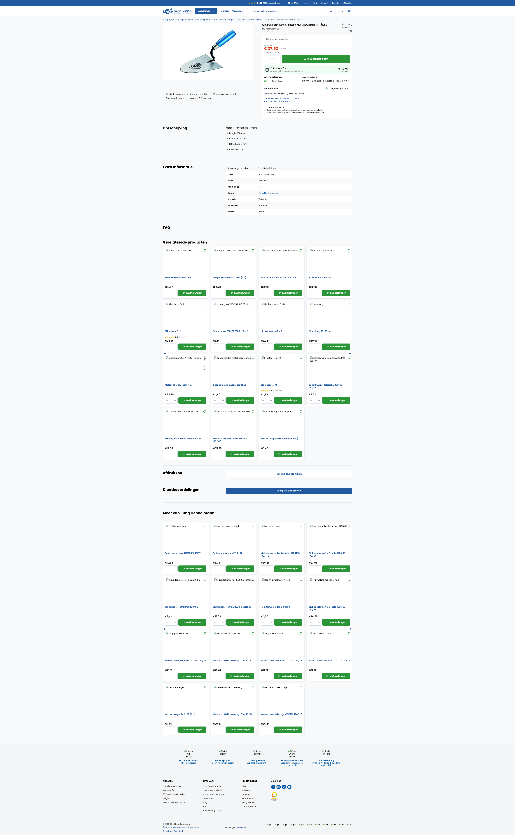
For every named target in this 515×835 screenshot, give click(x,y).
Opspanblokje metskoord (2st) (230, 385)
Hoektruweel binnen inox (178, 277)
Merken (224, 11)
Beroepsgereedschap (207, 19)
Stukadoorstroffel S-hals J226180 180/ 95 (327, 554)
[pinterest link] (284, 787)
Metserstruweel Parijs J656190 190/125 (281, 714)
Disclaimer (168, 831)
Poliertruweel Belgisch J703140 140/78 (281, 660)
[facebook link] (273, 787)
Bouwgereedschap (185, 19)
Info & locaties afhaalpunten (277, 101)
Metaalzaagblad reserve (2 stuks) (279, 438)
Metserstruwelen (255, 19)
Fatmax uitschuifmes (320, 277)
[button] (268, 31)
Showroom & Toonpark (214, 794)
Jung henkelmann (268, 193)
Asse (291, 93)
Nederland (241, 827)
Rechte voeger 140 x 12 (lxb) (180, 714)
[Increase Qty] (167, 293)
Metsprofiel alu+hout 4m (178, 385)
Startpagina (168, 19)
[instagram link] (278, 787)
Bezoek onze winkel (212, 790)
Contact (324, 3)
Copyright (178, 831)
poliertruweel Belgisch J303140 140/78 (325, 386)
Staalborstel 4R (269, 385)
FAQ (315, 3)
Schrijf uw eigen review (289, 490)
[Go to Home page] (177, 11)
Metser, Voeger (226, 19)
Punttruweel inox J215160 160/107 (183, 553)
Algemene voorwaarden (174, 827)
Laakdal (301, 93)
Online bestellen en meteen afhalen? (281, 98)
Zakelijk (335, 3)
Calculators (208, 798)
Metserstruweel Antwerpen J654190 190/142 (280, 554)
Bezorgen (246, 794)
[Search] (331, 11)
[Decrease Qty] (175, 293)
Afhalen (246, 790)
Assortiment (204, 11)
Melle (269, 93)
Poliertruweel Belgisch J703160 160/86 (185, 660)
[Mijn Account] (342, 11)
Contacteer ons (250, 806)
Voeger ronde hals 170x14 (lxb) (229, 277)
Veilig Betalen (248, 802)
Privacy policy (192, 827)
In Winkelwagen (194, 292)
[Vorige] (165, 353)
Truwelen (240, 19)
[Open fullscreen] (208, 51)
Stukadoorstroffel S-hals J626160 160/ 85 (327, 608)
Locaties (348, 3)
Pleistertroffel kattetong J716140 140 (233, 714)
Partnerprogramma (212, 810)
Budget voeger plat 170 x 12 (227, 553)
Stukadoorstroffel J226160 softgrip (232, 607)
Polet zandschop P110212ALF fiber (279, 277)
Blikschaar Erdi (173, 331)
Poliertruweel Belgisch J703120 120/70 (329, 660)
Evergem (280, 93)
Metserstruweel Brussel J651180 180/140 (230, 440)
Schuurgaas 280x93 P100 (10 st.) (230, 331)
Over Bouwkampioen (213, 786)
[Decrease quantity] (266, 58)
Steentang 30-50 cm (320, 331)
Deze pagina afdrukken (289, 473)
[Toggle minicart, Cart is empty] (349, 11)
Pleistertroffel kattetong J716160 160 (232, 660)
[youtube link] (289, 787)
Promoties (237, 11)
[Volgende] (350, 353)
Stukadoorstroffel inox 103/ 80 (181, 607)
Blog (205, 802)
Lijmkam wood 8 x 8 (271, 331)
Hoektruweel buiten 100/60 (275, 607)
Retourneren (248, 798)
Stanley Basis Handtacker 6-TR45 (183, 438)
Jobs (205, 806)
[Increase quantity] (278, 58)
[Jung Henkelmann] (347, 28)
